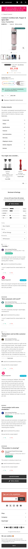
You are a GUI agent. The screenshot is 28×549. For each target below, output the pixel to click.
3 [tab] (26, 183)
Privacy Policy (6, 541)
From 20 (12, 24)
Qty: (2, 95)
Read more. (4, 116)
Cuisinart (7, 14)
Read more (10, 358)
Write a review (18, 24)
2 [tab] (24, 183)
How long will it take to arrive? (11, 90)
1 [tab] (23, 183)
